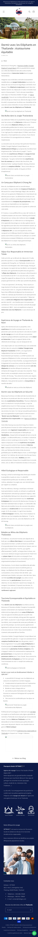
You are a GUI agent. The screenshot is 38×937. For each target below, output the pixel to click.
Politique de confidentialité (29, 927)
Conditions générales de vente (15, 933)
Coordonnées (33, 930)
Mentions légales (28, 933)
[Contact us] (34, 933)
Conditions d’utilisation (9, 930)
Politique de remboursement (14, 927)
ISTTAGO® (11, 925)
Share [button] (5, 61)
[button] (4, 12)
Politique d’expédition (22, 930)
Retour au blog (20, 758)
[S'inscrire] (30, 910)
